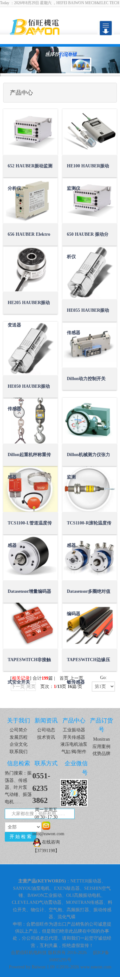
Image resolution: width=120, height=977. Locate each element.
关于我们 (18, 720)
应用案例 (101, 746)
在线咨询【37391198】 (46, 846)
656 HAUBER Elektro (29, 234)
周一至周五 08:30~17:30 (46, 813)
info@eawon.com (46, 833)
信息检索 (18, 763)
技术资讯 (46, 737)
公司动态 (46, 730)
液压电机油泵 (73, 744)
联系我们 (19, 751)
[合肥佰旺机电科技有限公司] (43, 26)
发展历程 (19, 737)
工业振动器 (74, 730)
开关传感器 (74, 737)
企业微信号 (76, 768)
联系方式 (46, 763)
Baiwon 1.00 (43, 967)
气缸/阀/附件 (73, 751)
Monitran (101, 739)
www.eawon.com (95, 967)
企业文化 (19, 744)
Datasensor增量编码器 (29, 591)
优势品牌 (101, 753)
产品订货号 (101, 725)
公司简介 (19, 730)
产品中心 (73, 720)
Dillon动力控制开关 (86, 378)
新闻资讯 (46, 720)
